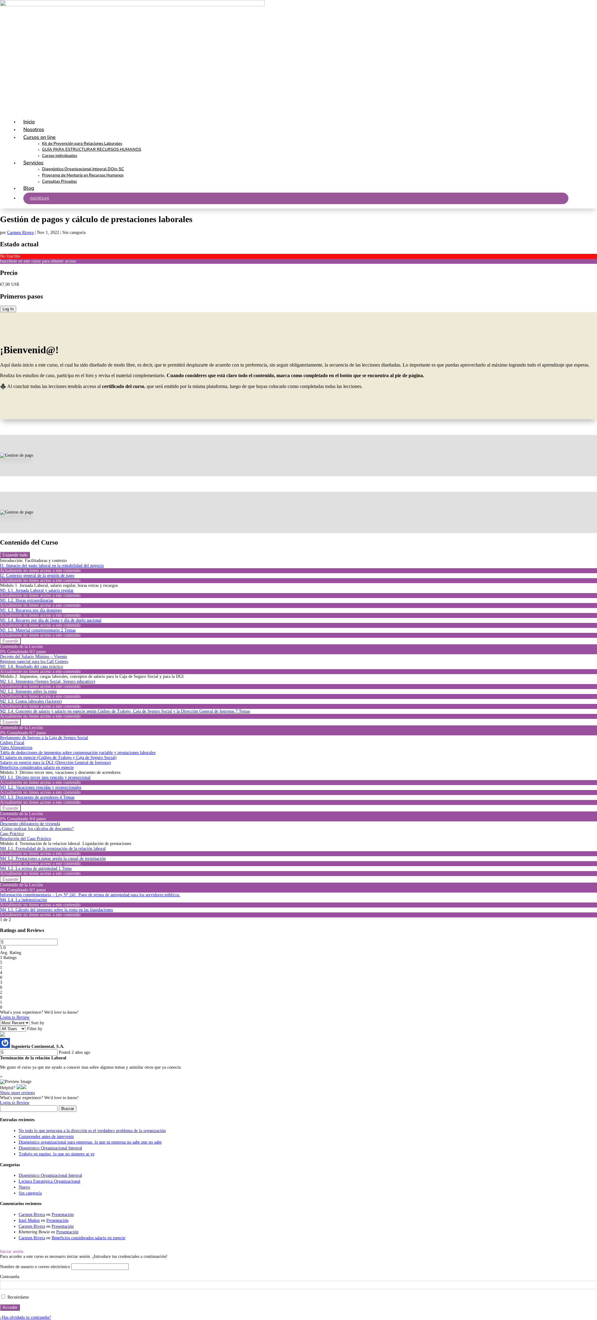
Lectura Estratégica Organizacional (49, 1181)
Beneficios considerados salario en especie (88, 1238)
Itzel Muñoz (29, 1220)
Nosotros (33, 129)
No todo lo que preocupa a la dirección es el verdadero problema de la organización (92, 1130)
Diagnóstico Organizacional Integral (50, 1148)
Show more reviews (17, 1092)
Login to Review (15, 1017)
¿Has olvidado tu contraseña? (25, 1317)
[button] (18, 1087)
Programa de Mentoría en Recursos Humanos (82, 175)
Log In (8, 309)
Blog (28, 188)
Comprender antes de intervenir (46, 1136)
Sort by (37, 1023)
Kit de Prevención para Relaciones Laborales (82, 143)
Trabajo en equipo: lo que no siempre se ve (57, 1154)
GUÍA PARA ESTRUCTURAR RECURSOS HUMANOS (91, 149)
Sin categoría (30, 1193)
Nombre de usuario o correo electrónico (35, 1266)
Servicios (33, 162)
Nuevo (24, 1187)
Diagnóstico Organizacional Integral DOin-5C (83, 169)
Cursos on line (39, 137)
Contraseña (9, 1276)
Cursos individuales (59, 155)
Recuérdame (17, 1297)
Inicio (29, 121)
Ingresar (39, 198)
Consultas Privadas (59, 181)
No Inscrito (10, 256)
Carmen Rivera (20, 232)
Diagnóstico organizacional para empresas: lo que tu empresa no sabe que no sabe (90, 1142)
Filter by (34, 1028)
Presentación (63, 1214)
